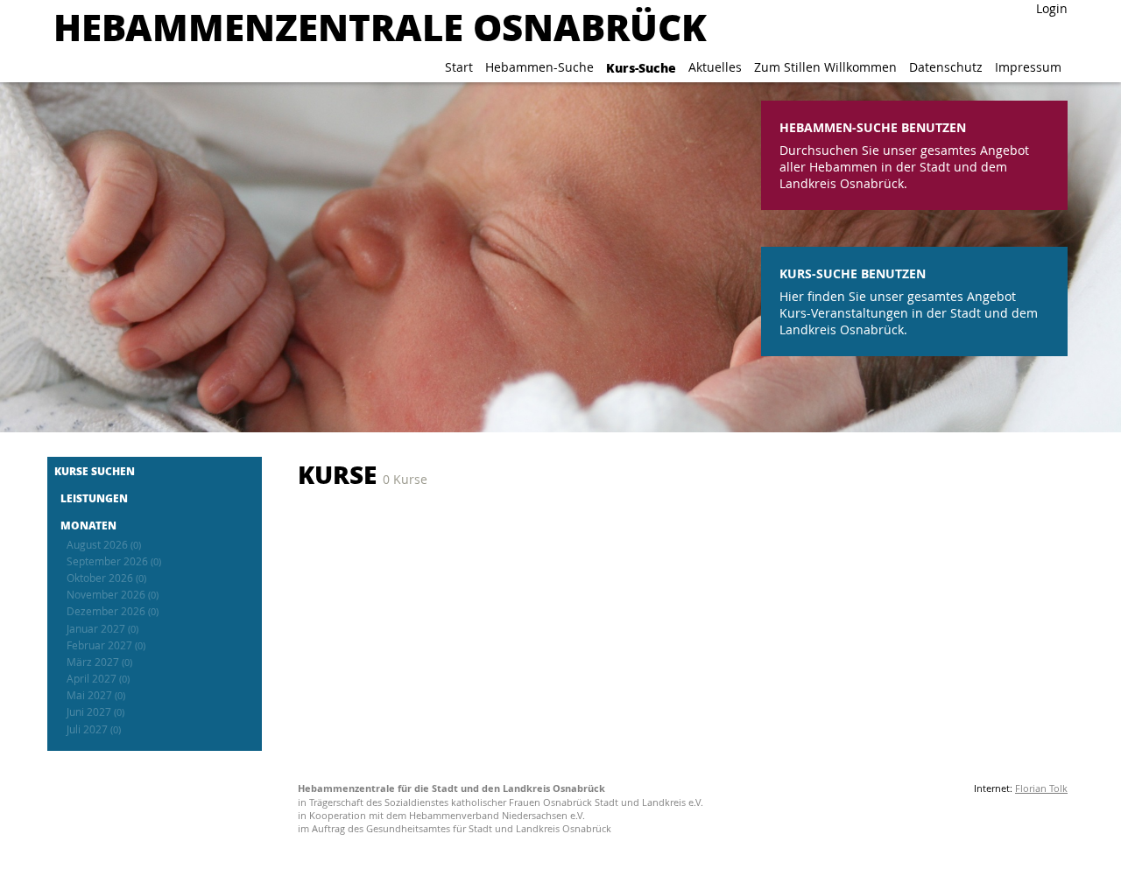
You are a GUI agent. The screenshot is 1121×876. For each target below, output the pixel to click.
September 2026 (114, 561)
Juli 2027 (94, 729)
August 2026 (104, 544)
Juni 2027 (95, 711)
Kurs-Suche (641, 67)
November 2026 (113, 594)
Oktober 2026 (106, 578)
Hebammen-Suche (539, 67)
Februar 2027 (106, 645)
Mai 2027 (96, 695)
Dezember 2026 (113, 611)
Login (1052, 8)
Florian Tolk (1041, 788)
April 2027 (98, 678)
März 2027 (99, 662)
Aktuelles (715, 67)
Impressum (1028, 67)
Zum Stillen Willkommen (825, 67)
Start (459, 67)
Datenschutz (946, 67)
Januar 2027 (102, 628)
